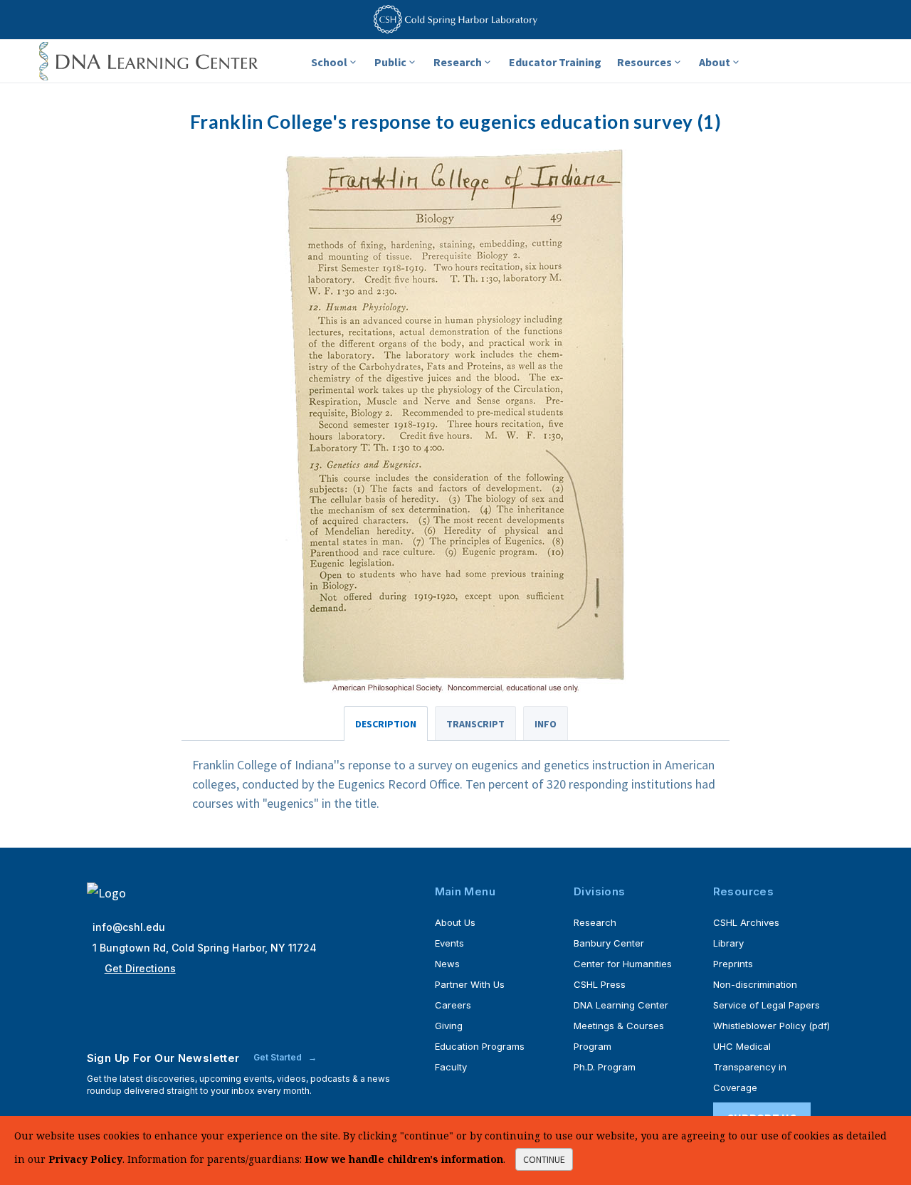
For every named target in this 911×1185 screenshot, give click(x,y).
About (714, 62)
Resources (644, 62)
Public (390, 62)
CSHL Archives (746, 922)
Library (728, 943)
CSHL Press (600, 984)
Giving (449, 1025)
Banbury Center (609, 943)
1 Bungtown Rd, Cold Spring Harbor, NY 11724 (205, 948)
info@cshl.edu (129, 927)
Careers (453, 1005)
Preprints (733, 963)
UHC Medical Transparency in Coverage (749, 1067)
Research (457, 62)
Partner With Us (470, 984)
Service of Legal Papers (766, 1005)
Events (449, 943)
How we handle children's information (404, 1159)
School (329, 62)
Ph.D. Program (605, 1067)
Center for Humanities (623, 963)
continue (544, 1159)
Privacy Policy (85, 1159)
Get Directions (140, 968)
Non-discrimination (755, 984)
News (447, 963)
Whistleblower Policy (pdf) (771, 1025)
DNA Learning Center (621, 1005)
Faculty (451, 1067)
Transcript (475, 723)
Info (546, 723)
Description (385, 723)
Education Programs (480, 1046)
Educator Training (555, 62)
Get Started (278, 1057)
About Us (455, 922)
